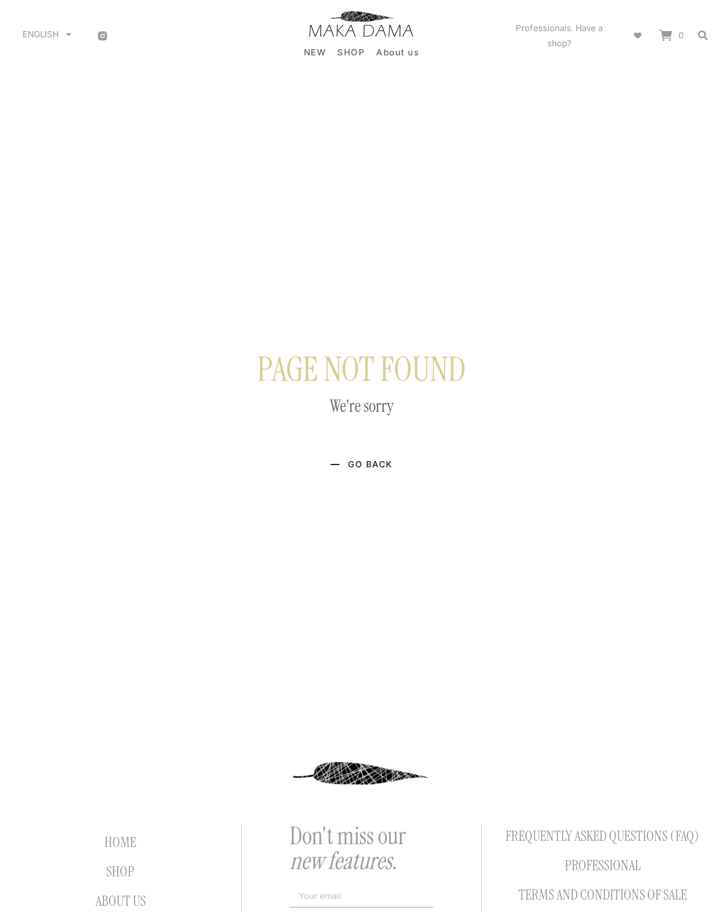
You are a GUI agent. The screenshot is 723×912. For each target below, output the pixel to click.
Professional (603, 865)
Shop (120, 871)
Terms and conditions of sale (603, 894)
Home (120, 842)
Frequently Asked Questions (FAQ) (602, 836)
